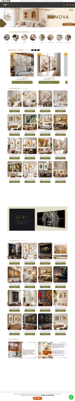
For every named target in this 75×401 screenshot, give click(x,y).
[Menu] (73, 5)
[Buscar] (64, 5)
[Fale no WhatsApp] (71, 397)
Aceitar (39, 398)
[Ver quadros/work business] (37, 17)
